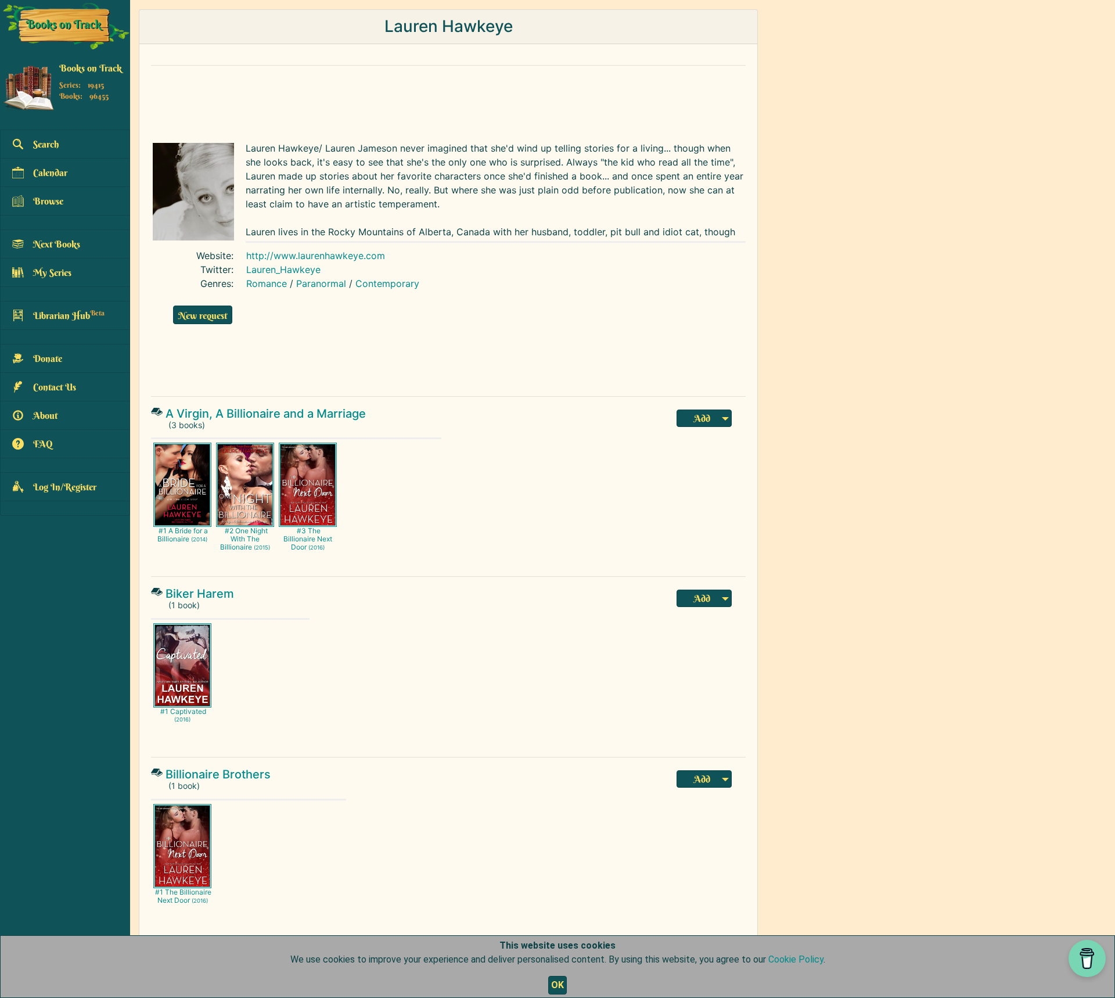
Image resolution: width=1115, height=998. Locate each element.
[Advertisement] (427, 101)
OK (557, 984)
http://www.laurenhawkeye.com (315, 255)
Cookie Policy (795, 959)
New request (202, 315)
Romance (266, 283)
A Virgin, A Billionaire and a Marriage (266, 414)
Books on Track (90, 68)
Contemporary (387, 283)
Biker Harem (200, 594)
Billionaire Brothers (218, 774)
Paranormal (321, 283)
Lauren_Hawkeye (283, 269)
